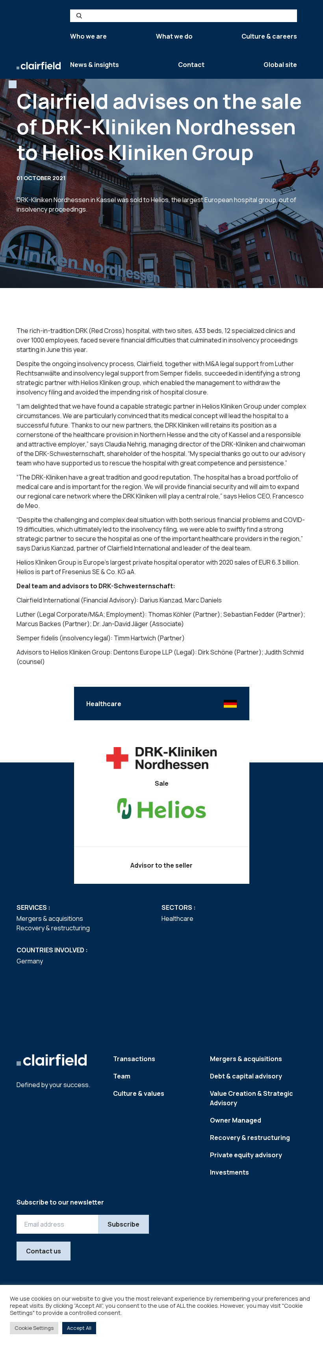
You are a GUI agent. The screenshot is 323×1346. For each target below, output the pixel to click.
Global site (280, 64)
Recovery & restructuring (250, 1137)
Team (121, 1076)
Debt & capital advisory (246, 1076)
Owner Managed (235, 1120)
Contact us (43, 1251)
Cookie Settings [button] (34, 1327)
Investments (229, 1172)
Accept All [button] (79, 1327)
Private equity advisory (246, 1155)
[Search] (79, 15)
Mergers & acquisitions (246, 1058)
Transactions (134, 1058)
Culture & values (138, 1093)
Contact (191, 64)
